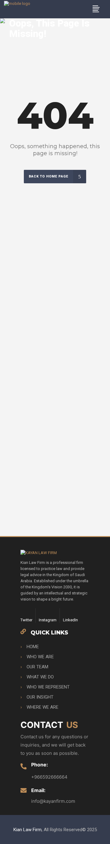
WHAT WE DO (40, 677)
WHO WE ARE (40, 656)
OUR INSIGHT (40, 697)
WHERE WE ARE (42, 707)
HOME (33, 646)
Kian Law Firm (27, 829)
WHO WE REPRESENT (48, 687)
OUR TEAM (37, 667)
